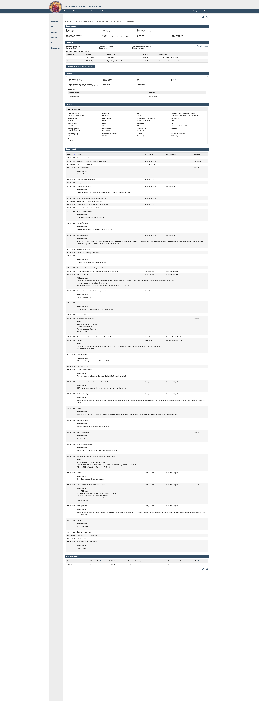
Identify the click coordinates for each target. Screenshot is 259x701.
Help (102, 11)
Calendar (76, 11)
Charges (54, 27)
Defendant (54, 32)
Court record (55, 43)
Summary (54, 22)
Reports (93, 11)
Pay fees (86, 11)
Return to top (55, 16)
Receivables (55, 48)
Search (66, 11)
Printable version (202, 46)
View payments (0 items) (201, 11)
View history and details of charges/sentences (80, 66)
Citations (54, 37)
